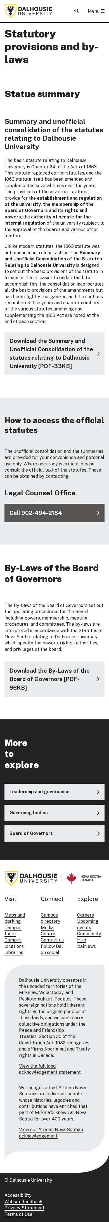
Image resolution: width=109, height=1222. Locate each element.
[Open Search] (76, 11)
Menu (94, 11)
